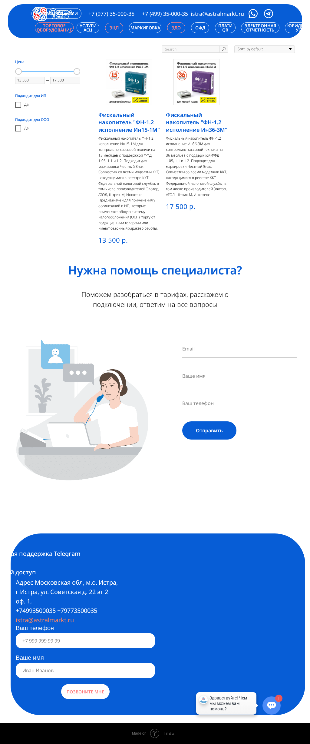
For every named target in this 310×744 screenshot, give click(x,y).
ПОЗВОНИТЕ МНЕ (85, 692)
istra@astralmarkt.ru (217, 13)
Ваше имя (30, 657)
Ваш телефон (35, 628)
